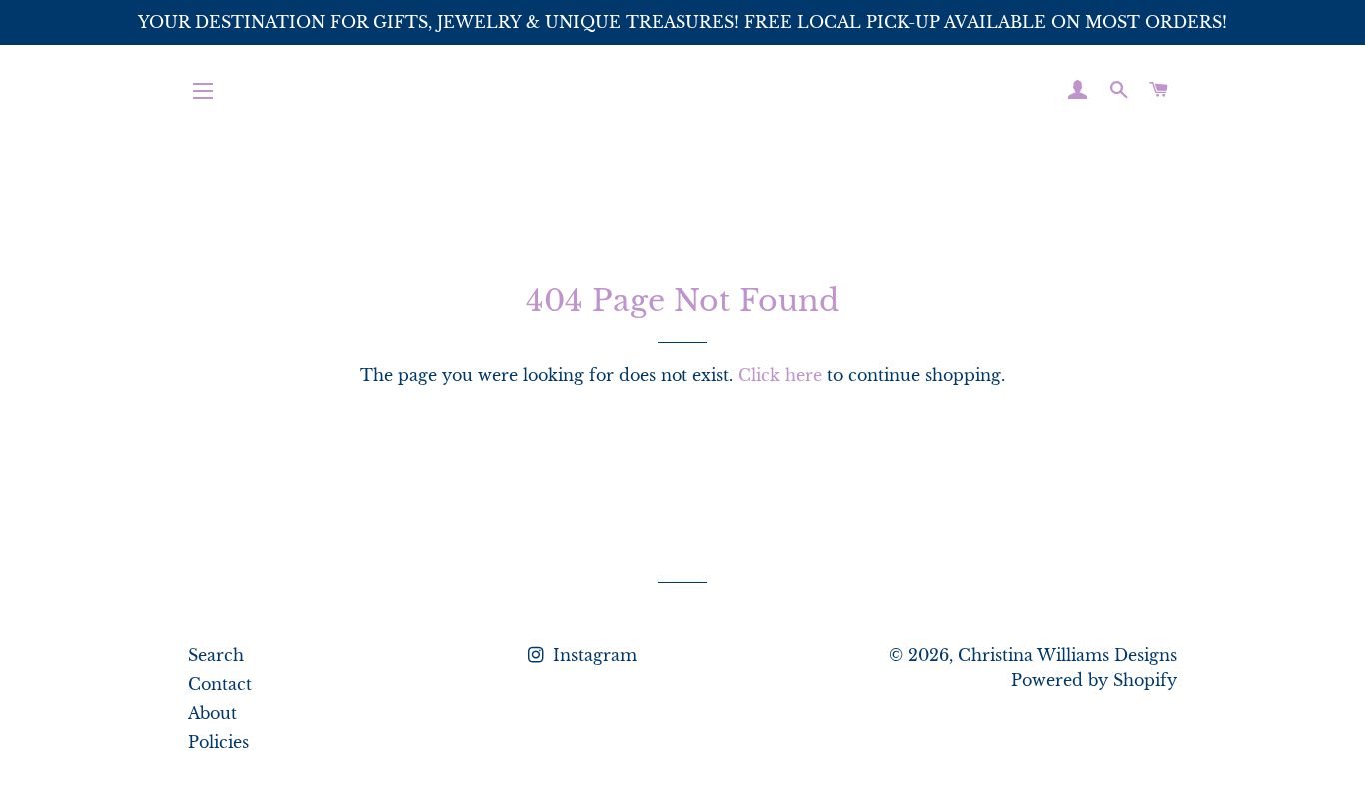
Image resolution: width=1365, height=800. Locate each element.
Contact (220, 684)
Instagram (592, 655)
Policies (218, 742)
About (212, 713)
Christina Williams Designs (1067, 655)
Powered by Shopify (1094, 680)
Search (216, 655)
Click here (780, 375)
